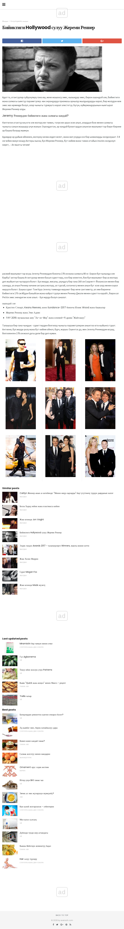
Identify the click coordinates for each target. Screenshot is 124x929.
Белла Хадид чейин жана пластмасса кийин (40, 506)
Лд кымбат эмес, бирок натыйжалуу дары (38, 727)
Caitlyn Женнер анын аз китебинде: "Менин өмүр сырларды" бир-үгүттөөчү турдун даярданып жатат (66, 493)
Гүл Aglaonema (28, 656)
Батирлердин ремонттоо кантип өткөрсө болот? (41, 714)
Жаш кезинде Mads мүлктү (32, 585)
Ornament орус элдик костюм (34, 767)
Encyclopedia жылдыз (19, 21)
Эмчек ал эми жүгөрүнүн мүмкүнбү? (37, 793)
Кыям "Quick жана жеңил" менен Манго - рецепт (43, 682)
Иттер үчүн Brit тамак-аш (31, 780)
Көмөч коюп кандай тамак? (32, 741)
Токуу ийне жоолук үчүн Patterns (36, 669)
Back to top (62, 915)
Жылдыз (5, 21)
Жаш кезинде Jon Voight (32, 519)
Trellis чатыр (25, 696)
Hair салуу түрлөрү (28, 859)
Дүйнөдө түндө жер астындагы (34, 832)
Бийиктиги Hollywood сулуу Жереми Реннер (41, 532)
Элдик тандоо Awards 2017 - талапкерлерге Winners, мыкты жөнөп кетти (54, 545)
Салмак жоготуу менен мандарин (35, 754)
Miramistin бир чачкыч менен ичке (36, 643)
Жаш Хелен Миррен (29, 558)
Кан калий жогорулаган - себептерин (37, 806)
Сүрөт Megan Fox (28, 571)
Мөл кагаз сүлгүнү (28, 819)
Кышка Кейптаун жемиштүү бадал (35, 845)
